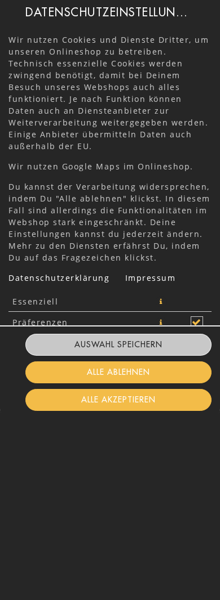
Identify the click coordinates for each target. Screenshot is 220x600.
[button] (161, 301)
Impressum (150, 277)
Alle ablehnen (118, 372)
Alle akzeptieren (118, 400)
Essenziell (35, 301)
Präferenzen (40, 322)
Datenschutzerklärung (58, 277)
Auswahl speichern (118, 344)
